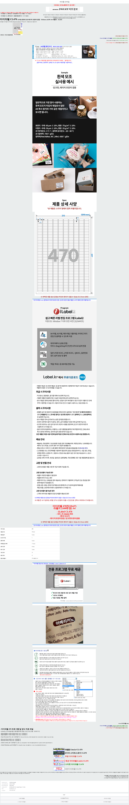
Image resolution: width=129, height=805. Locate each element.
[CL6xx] (62, 17)
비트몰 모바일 (65, 2)
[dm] (62, 18)
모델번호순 (46, 17)
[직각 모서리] (66, 18)
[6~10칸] (51, 14)
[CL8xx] (65, 17)
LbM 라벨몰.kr (28, 13)
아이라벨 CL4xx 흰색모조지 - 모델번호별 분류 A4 (11, 15)
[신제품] (70, 18)
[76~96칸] (73, 14)
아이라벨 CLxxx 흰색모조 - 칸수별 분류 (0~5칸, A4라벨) (13, 13)
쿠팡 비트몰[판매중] (9, 34)
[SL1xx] (73, 17)
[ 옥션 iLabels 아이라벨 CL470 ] (112, 40)
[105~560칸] (78, 14)
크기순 (44, 14)
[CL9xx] (69, 17)
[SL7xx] (76, 17)
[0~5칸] (47, 14)
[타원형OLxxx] (81, 17)
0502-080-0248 (12, 790)
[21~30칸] (60, 14)
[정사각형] (58, 18)
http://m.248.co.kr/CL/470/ (123, 777)
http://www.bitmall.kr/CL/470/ (123, 776)
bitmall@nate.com (12, 788)
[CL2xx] (51, 17)
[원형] (54, 18)
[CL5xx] (58, 17)
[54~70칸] (69, 14)
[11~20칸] (56, 14)
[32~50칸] (64, 14)
